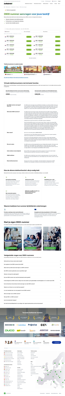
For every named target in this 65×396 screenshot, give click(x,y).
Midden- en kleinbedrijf (20, 358)
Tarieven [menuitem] (55, 3)
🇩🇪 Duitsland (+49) (7, 369)
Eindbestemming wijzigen (21, 372)
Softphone (32, 354)
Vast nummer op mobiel (34, 357)
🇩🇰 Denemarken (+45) (7, 367)
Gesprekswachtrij (20, 376)
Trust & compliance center (54, 393)
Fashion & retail (19, 354)
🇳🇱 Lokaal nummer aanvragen (8, 361)
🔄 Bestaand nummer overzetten (9, 358)
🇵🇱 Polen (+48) (6, 378)
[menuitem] (29, 3)
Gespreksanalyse (19, 375)
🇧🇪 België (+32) (6, 366)
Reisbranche (19, 361)
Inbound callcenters (20, 355)
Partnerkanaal (33, 370)
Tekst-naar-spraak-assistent (21, 382)
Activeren (28, 36)
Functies (18, 367)
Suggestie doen (48, 393)
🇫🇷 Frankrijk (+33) (7, 372)
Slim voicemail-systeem (20, 381)
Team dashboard (33, 355)
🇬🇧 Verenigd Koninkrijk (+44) (8, 381)
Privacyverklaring (42, 393)
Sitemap (60, 393)
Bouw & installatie (20, 352)
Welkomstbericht (19, 388)
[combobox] (22, 348)
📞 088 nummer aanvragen (8, 355)
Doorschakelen (19, 370)
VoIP (31, 375)
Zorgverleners (19, 364)
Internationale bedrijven (20, 357)
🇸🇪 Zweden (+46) (6, 384)
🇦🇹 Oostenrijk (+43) (7, 376)
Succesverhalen (33, 372)
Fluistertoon (19, 373)
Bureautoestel (33, 352)
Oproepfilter (19, 378)
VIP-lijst (18, 385)
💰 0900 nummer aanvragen (8, 357)
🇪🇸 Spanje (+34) (6, 379)
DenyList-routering (20, 369)
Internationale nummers (8, 364)
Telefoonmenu (19, 384)
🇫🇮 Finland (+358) (6, 370)
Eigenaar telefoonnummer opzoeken (36, 366)
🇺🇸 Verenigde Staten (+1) (8, 382)
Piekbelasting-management (21, 379)
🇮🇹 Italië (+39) (6, 375)
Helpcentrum (33, 367)
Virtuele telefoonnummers (34, 373)
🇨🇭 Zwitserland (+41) (7, 385)
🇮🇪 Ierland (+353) (6, 373)
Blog (31, 363)
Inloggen (59, 1)
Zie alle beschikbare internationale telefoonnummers (16, 77)
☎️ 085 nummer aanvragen (8, 354)
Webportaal (32, 358)
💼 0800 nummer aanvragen (8, 352)
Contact (32, 364)
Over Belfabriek (33, 369)
